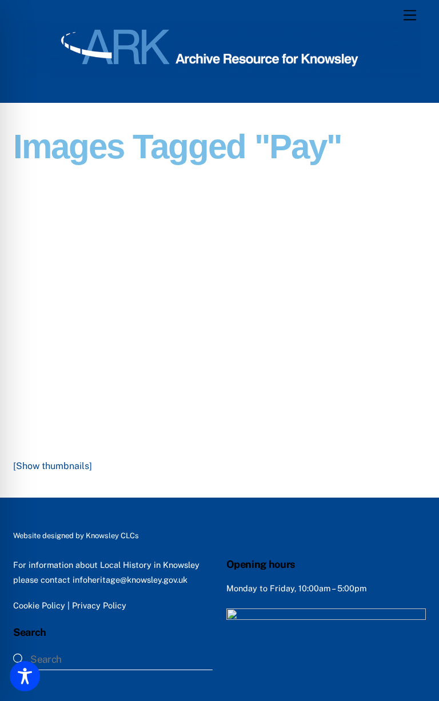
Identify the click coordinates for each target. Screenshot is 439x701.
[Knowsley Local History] (216, 73)
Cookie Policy (39, 605)
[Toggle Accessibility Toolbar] (25, 676)
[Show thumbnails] (52, 465)
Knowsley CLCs (112, 535)
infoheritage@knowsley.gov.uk (130, 579)
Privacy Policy (99, 605)
